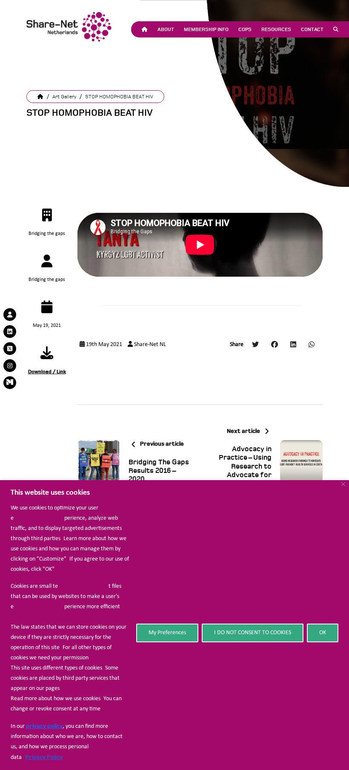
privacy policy (44, 726)
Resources (276, 29)
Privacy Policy (44, 757)
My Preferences (167, 633)
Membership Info (206, 29)
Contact (312, 29)
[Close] (343, 484)
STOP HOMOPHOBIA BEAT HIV (119, 97)
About (165, 29)
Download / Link (47, 372)
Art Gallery (64, 97)
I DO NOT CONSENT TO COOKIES (252, 633)
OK (322, 633)
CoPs (245, 29)
